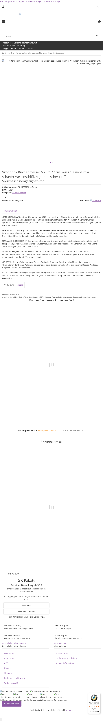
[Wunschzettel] (98, 7)
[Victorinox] (95, 200)
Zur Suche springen (33, 1)
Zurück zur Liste (8, 53)
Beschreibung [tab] (10, 211)
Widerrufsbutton (11, 703)
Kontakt (7, 668)
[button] (26, 616)
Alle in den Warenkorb (73, 430)
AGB (6, 663)
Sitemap (8, 673)
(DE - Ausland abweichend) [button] (61, 565)
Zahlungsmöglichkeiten (66, 658)
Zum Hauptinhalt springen (12, 1)
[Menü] (98, 694)
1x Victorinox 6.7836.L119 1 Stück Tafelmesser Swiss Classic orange (51, 414)
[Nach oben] (1, 719)
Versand (69, 710)
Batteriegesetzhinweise (14, 678)
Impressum (9, 658)
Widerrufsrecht (11, 683)
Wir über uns (62, 653)
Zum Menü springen (52, 1)
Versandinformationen (66, 663)
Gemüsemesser (19, 192)
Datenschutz (10, 653)
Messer (19, 285)
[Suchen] (98, 36)
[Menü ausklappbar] (3, 21)
